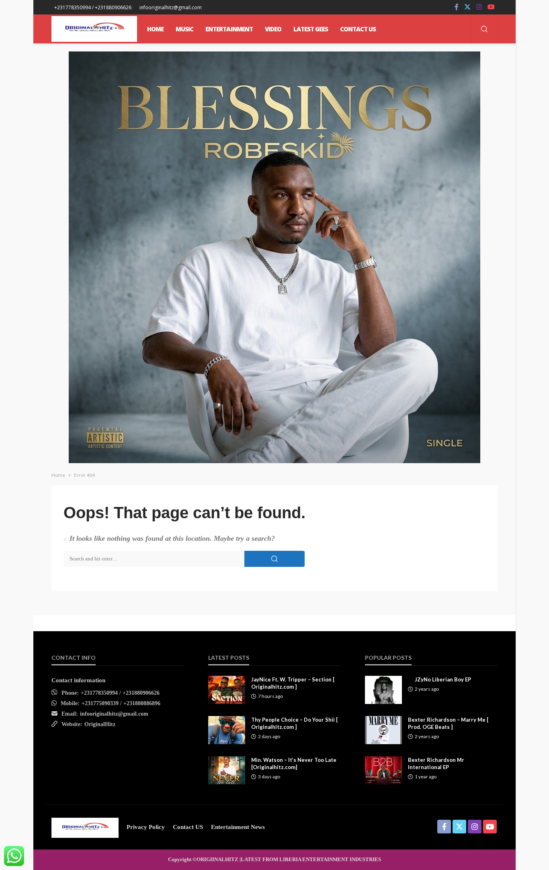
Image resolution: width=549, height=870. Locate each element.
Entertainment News (238, 827)
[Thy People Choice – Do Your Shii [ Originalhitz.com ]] (226, 730)
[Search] (484, 29)
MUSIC (184, 29)
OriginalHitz (99, 724)
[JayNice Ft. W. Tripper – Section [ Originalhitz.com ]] (226, 690)
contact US (188, 827)
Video (273, 29)
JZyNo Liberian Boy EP (443, 679)
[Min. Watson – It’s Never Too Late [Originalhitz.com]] (226, 770)
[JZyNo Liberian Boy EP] (383, 690)
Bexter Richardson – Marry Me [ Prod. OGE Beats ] (448, 723)
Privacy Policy (146, 827)
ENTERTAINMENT (228, 29)
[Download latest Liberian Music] (94, 29)
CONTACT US (358, 29)
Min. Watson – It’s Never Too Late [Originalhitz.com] (293, 763)
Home (155, 29)
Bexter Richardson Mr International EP (436, 763)
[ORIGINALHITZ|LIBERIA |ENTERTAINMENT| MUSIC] (85, 827)
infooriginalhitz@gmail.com (114, 714)
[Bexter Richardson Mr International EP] (383, 770)
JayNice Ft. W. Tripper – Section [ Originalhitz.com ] (292, 683)
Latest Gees (310, 29)
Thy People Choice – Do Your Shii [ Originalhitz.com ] (294, 723)
